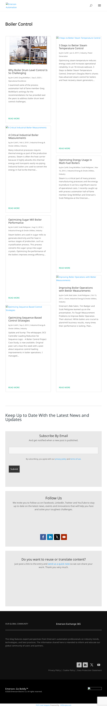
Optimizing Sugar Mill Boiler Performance (25, 221)
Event (67, 298)
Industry (23, 146)
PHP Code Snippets (43, 705)
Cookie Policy (69, 670)
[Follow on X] (57, 537)
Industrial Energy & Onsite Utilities (21, 230)
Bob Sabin (73, 295)
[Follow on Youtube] (64, 537)
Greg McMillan (24, 77)
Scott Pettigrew (24, 227)
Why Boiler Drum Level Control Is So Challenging (28, 72)
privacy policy (60, 459)
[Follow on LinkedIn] (50, 537)
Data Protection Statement (89, 670)
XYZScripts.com (65, 705)
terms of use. (75, 459)
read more (14, 118)
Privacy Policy (54, 670)
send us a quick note (59, 563)
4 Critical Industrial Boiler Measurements (23, 137)
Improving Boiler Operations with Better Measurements (76, 289)
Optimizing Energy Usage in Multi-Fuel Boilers (75, 161)
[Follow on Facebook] (43, 537)
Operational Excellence (17, 81)
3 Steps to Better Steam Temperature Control (73, 47)
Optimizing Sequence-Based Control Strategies (25, 319)
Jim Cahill (14, 77)
